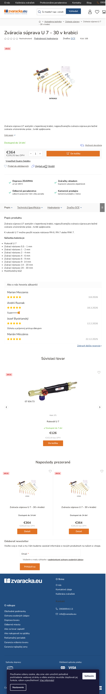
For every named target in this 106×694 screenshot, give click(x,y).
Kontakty (76, 2)
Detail (27, 531)
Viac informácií (47, 680)
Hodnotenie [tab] (53, 207)
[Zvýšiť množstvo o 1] (40, 153)
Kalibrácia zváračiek (25, 2)
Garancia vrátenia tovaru (16, 642)
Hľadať (73, 11)
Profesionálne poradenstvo (53, 2)
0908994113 (66, 608)
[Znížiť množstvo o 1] (31, 153)
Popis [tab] (7, 207)
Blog (89, 2)
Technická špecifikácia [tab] (28, 207)
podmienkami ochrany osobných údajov (65, 559)
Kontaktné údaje (64, 589)
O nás (7, 2)
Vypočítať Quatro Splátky (18, 161)
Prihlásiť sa (29, 566)
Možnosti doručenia (93, 145)
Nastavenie (18, 687)
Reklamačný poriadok (14, 637)
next (100, 407)
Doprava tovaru (11, 620)
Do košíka (75, 153)
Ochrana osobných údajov (16, 615)
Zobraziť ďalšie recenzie (88, 345)
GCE (73, 38)
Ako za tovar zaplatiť (14, 629)
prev (6, 407)
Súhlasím (89, 676)
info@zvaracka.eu (67, 614)
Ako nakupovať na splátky (17, 633)
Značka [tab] (73, 207)
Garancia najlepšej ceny (15, 646)
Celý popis (8, 135)
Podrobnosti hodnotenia (46, 38)
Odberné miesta (12, 624)
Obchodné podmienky (15, 611)
